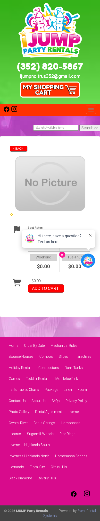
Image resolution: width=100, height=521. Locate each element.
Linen (68, 390)
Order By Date (34, 345)
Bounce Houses (21, 356)
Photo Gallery (19, 412)
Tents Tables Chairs (24, 390)
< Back (18, 148)
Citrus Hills (59, 467)
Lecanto (15, 434)
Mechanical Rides (63, 345)
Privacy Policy (76, 401)
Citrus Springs (44, 423)
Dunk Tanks (74, 368)
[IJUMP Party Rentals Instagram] (14, 111)
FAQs (55, 401)
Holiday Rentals (21, 368)
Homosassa (71, 423)
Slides (63, 356)
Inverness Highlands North (29, 456)
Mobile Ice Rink (66, 379)
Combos (46, 356)
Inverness (75, 412)
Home (13, 345)
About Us (39, 401)
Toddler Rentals (38, 379)
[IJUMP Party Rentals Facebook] (6, 111)
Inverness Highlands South (29, 445)
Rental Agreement (48, 412)
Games (14, 379)
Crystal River (18, 423)
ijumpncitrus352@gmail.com (50, 76)
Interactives (82, 356)
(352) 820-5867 (50, 66)
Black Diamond (20, 478)
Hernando (16, 467)
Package (51, 390)
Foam (82, 390)
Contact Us (17, 401)
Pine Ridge (67, 434)
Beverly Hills (47, 478)
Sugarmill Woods (40, 434)
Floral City (37, 467)
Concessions (48, 368)
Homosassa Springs (71, 456)
